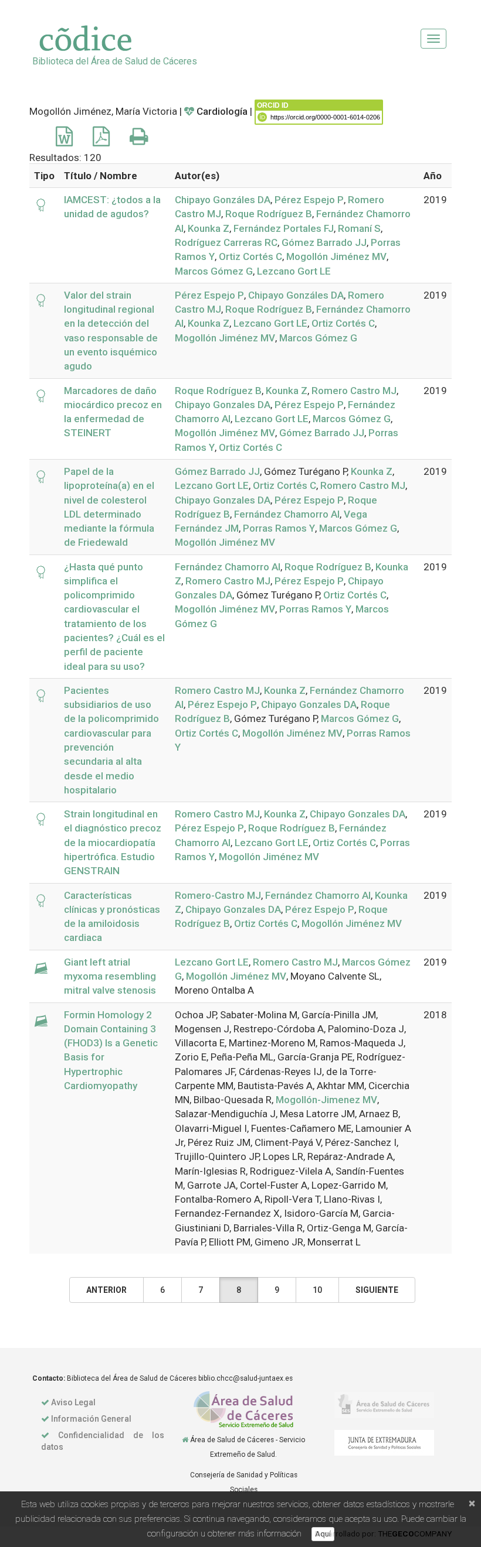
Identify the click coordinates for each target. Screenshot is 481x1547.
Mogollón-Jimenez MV (326, 1100)
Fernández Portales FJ (283, 228)
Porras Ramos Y (279, 528)
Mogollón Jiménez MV (336, 256)
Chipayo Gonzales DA (222, 404)
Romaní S (359, 228)
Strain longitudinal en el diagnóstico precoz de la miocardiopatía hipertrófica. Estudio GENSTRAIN (112, 842)
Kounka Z (208, 228)
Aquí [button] (323, 1533)
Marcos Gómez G (214, 271)
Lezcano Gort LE (294, 271)
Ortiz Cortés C (250, 256)
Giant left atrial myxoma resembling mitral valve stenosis (110, 976)
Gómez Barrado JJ (324, 242)
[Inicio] (185, 1440)
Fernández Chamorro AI (287, 514)
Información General (91, 1418)
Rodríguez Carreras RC (226, 242)
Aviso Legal (73, 1402)
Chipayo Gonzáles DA (222, 200)
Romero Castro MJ (354, 390)
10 (317, 1290)
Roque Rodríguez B (268, 214)
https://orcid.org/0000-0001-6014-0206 (325, 117)
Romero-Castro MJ (218, 895)
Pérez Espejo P (309, 200)
